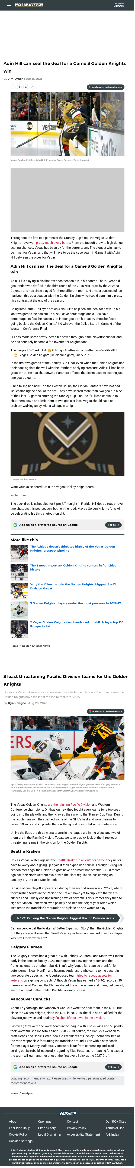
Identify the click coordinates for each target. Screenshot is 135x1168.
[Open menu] (9, 5)
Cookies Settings (21, 1141)
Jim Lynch (15, 78)
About (13, 1121)
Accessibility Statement (83, 1134)
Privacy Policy (76, 1128)
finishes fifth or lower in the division (79, 1018)
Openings (44, 1121)
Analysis (27, 1093)
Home (14, 645)
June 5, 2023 (83, 355)
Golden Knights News (36, 645)
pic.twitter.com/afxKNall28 (98, 350)
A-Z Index (112, 1134)
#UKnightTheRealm (65, 350)
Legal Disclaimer (49, 1134)
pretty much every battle (53, 243)
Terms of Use (115, 1128)
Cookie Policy (18, 1134)
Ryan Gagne (17, 703)
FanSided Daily (19, 1128)
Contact (72, 1121)
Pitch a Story (47, 1128)
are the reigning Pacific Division (69, 804)
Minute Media (26, 1150)
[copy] (32, 86)
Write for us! (19, 495)
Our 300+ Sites (116, 1121)
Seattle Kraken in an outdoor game (81, 860)
